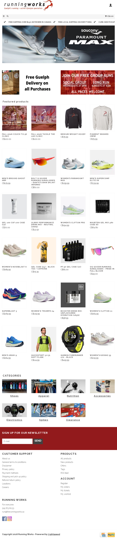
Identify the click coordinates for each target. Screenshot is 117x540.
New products (67, 462)
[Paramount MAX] (58, 44)
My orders (65, 487)
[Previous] (6, 41)
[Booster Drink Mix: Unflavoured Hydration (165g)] (73, 294)
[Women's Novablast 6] (14, 250)
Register (64, 483)
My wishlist (66, 494)
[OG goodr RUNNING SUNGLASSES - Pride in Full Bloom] (102, 250)
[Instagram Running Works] (9, 518)
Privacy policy (8, 469)
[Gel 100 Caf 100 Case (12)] (14, 206)
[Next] (111, 41)
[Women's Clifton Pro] (73, 206)
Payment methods (10, 473)
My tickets (65, 490)
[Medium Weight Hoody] (73, 118)
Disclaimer (7, 466)
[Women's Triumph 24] (43, 294)
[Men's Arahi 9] (14, 339)
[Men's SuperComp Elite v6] (102, 162)
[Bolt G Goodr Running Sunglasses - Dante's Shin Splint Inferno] (43, 162)
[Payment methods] (103, 535)
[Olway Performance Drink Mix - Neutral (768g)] (43, 206)
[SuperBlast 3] (14, 294)
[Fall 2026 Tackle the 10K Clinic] (43, 118)
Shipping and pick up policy (14, 476)
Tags (63, 469)
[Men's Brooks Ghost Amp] (14, 162)
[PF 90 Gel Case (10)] (73, 250)
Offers (63, 466)
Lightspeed (54, 534)
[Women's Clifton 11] (102, 294)
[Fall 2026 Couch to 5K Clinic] (14, 118)
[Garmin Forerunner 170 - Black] (73, 339)
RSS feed (64, 473)
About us (6, 458)
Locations (6, 484)
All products (66, 458)
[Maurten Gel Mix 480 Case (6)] (102, 206)
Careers (5, 487)
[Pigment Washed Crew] (102, 118)
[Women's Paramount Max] (73, 162)
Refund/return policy (11, 480)
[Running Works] (30, 7)
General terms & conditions (14, 462)
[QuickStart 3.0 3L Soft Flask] (43, 339)
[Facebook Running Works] (4, 518)
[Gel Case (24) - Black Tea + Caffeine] (43, 250)
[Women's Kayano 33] (102, 339)
